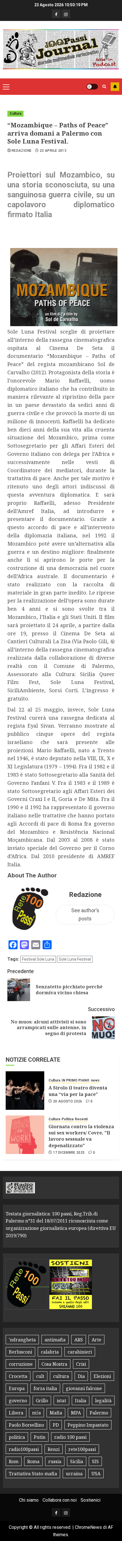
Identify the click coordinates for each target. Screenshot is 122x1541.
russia (54, 1461)
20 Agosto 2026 (67, 1101)
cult (40, 1376)
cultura (61, 1376)
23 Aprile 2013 (53, 151)
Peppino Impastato (88, 1425)
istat (61, 1400)
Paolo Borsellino (26, 1425)
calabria (50, 1352)
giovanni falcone (84, 1388)
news (95, 1080)
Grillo (42, 1400)
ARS (78, 1340)
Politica (67, 1119)
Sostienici (90, 1500)
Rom (13, 1461)
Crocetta (18, 1376)
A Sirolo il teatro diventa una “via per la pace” (78, 1091)
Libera (16, 1413)
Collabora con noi (60, 1500)
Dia (81, 1376)
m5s (36, 1413)
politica (17, 1437)
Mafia (56, 1413)
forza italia (45, 1388)
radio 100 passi (70, 1437)
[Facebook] (56, 14)
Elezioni (102, 1376)
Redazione (21, 151)
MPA (76, 1413)
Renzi (54, 1449)
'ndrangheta (22, 1340)
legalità (103, 1400)
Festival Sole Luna (38, 959)
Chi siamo (29, 1500)
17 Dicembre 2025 (69, 1153)
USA (95, 1474)
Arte (96, 1340)
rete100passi (82, 1449)
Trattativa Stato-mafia (33, 1474)
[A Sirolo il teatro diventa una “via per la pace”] (25, 1090)
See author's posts (85, 914)
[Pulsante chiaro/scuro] (92, 86)
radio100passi (24, 1449)
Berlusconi (20, 1352)
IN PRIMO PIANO (75, 1080)
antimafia (55, 1340)
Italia (80, 1400)
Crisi (81, 1364)
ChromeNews (88, 1527)
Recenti (81, 1119)
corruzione (21, 1364)
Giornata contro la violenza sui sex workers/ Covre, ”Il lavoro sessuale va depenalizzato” (81, 1136)
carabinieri (80, 1352)
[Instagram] (66, 14)
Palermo (99, 1413)
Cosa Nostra (54, 1364)
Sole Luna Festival (75, 959)
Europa (17, 1388)
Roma (33, 1461)
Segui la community (115, 86)
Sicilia (76, 1461)
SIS (95, 1461)
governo (18, 1400)
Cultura (15, 114)
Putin (39, 1437)
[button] (6, 86)
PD (56, 1425)
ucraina (74, 1474)
